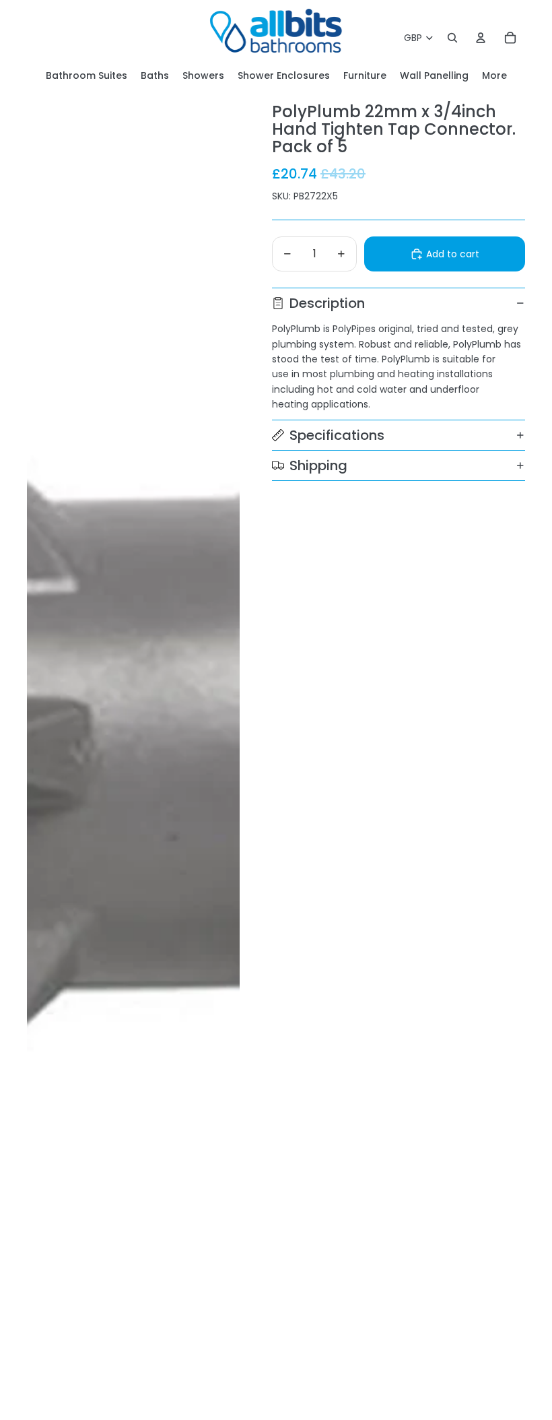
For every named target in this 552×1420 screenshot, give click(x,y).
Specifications (336, 435)
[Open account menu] (480, 38)
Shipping (318, 465)
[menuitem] (494, 75)
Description (327, 303)
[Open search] (452, 38)
